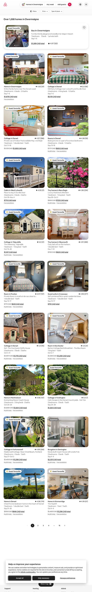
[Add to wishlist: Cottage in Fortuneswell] (41, 419)
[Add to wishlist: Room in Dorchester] (85, 315)
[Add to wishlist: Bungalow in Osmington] (85, 419)
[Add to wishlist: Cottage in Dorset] (85, 56)
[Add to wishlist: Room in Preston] (41, 264)
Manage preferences (67, 578)
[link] (27, 525)
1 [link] (32, 526)
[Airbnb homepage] (5, 4)
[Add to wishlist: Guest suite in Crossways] (85, 264)
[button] (38, 43)
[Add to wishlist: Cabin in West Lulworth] (41, 160)
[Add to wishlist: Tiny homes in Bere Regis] (85, 160)
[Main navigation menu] (86, 4)
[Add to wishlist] (84, 27)
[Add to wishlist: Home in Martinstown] (41, 367)
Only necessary (43, 578)
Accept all (19, 578)
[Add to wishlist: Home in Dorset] (41, 471)
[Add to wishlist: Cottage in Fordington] (85, 367)
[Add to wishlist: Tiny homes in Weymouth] (85, 212)
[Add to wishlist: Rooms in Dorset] (85, 108)
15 (59, 526)
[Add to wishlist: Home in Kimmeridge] (85, 471)
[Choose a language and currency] (80, 4)
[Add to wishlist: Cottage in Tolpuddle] (41, 212)
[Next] (64, 525)
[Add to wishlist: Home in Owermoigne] (41, 56)
